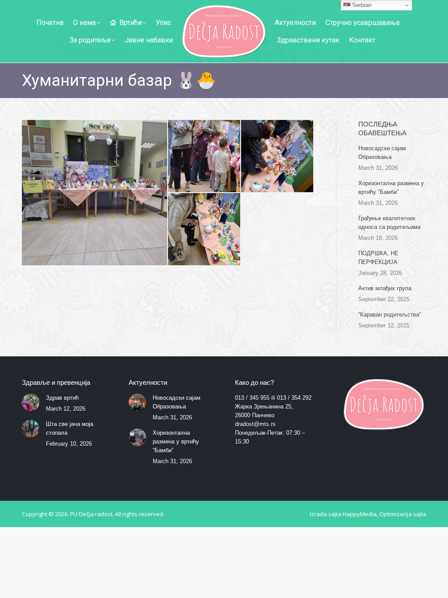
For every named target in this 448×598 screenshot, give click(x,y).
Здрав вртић (62, 397)
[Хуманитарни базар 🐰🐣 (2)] (204, 156)
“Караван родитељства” (389, 314)
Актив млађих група (384, 288)
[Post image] (30, 402)
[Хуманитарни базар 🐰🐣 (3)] (277, 156)
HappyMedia (360, 514)
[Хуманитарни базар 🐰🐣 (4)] (204, 229)
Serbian (360, 5)
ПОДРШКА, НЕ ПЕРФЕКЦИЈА (378, 257)
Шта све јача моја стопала (69, 428)
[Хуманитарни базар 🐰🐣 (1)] (95, 192)
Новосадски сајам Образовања (382, 152)
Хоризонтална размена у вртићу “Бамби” (391, 187)
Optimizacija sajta (402, 514)
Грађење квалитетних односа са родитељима (389, 222)
